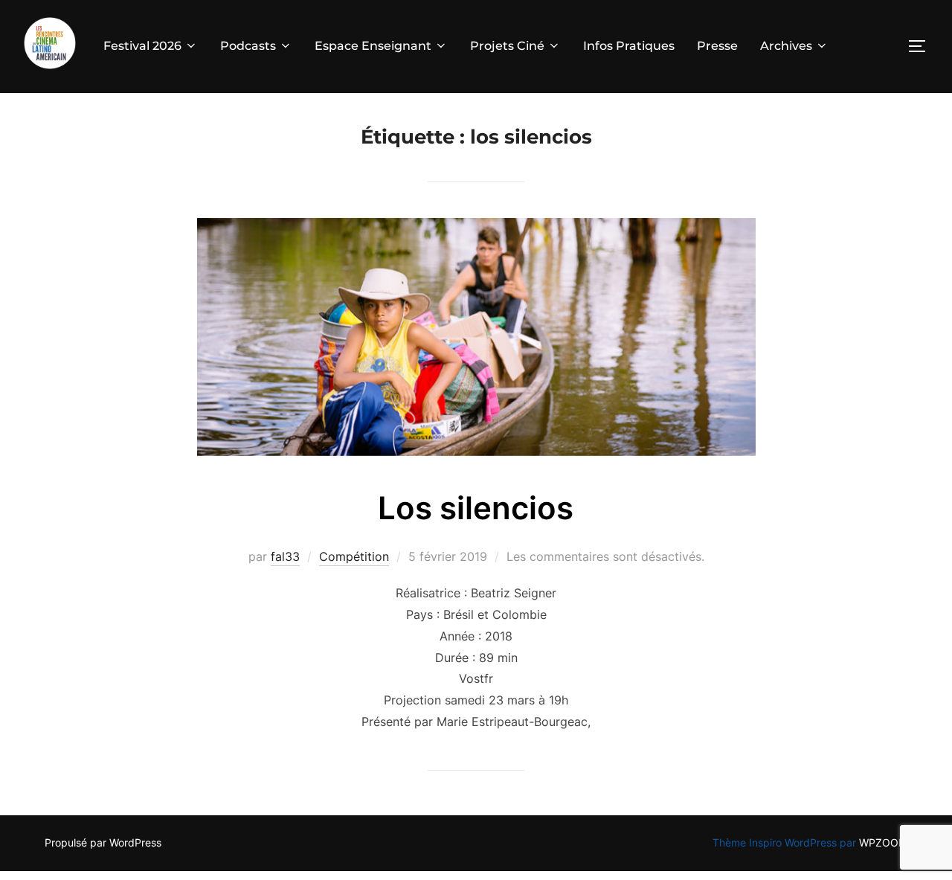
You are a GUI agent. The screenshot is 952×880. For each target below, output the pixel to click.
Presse (717, 46)
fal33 (285, 556)
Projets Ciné (507, 46)
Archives (786, 46)
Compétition (354, 556)
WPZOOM (883, 842)
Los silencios (475, 508)
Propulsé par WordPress (103, 842)
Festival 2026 (142, 46)
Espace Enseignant (373, 46)
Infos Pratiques (629, 46)
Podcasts (248, 46)
